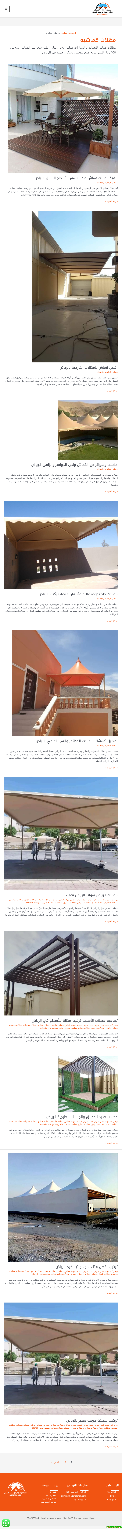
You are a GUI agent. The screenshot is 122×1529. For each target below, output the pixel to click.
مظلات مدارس (83, 902)
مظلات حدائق (30, 899)
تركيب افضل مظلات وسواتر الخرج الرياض (87, 1266)
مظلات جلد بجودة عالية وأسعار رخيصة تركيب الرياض (78, 594)
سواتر (96, 899)
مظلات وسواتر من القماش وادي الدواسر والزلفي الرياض (74, 464)
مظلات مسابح (70, 902)
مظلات (54, 899)
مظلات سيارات (16, 899)
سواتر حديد (88, 899)
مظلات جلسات (43, 899)
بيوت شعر (104, 899)
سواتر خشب (76, 899)
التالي (55, 1462)
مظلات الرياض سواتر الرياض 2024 (92, 895)
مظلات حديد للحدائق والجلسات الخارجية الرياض (82, 1117)
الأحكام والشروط (49, 1498)
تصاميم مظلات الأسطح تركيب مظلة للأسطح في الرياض (75, 1020)
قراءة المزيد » (111, 201)
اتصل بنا (53, 1492)
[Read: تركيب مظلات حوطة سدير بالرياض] (61, 1358)
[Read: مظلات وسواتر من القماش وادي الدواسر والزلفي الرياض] (88, 430)
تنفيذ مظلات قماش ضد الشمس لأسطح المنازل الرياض (76, 178)
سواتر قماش (64, 899)
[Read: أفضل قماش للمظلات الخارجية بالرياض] (75, 286)
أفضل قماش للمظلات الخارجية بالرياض (89, 367)
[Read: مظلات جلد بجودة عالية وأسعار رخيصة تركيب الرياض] (61, 545)
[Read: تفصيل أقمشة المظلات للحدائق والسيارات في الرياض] (65, 683)
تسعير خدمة (51, 1495)
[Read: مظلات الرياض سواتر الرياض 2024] (61, 833)
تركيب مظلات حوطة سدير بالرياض (92, 1420)
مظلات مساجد (56, 902)
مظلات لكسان (97, 902)
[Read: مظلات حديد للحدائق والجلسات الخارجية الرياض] (88, 1084)
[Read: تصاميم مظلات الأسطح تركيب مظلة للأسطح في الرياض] (61, 973)
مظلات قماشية (111, 182)
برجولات (114, 899)
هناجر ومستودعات (41, 902)
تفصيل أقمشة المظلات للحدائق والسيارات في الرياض (77, 741)
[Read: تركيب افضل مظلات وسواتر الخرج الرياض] (63, 1207)
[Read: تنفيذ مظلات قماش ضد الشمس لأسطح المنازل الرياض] (63, 118)
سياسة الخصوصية (49, 1502)
